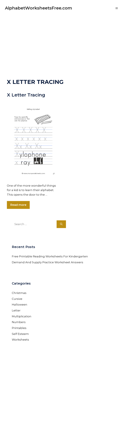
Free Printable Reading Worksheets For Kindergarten (50, 256)
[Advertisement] (63, 39)
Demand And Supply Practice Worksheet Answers (47, 262)
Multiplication (21, 316)
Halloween (19, 304)
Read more (18, 204)
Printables (19, 328)
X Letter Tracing (26, 95)
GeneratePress (94, 416)
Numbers (19, 322)
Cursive (17, 298)
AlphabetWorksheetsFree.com (38, 8)
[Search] (61, 224)
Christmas (19, 293)
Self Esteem (20, 334)
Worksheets (20, 339)
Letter (16, 310)
